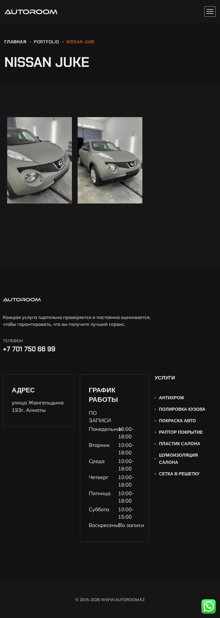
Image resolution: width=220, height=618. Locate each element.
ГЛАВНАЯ (15, 42)
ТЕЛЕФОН (13, 340)
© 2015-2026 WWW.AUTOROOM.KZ (110, 599)
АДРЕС (23, 390)
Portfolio (46, 42)
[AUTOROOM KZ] (31, 12)
